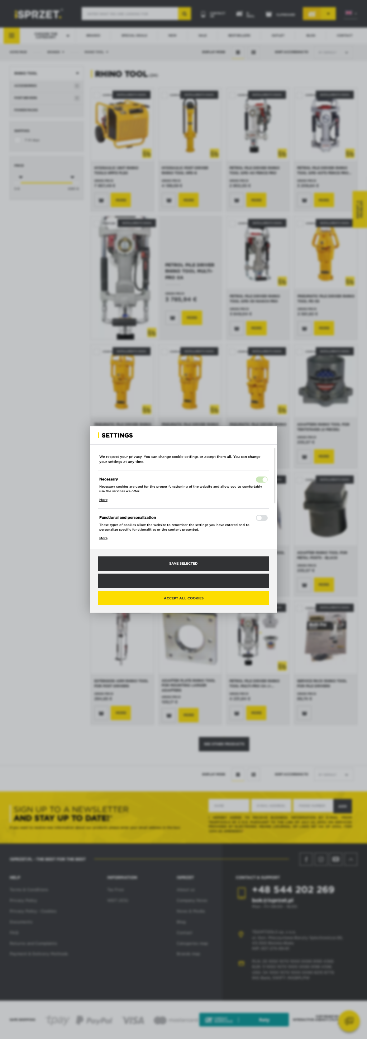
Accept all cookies (184, 597)
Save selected (183, 563)
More (103, 500)
